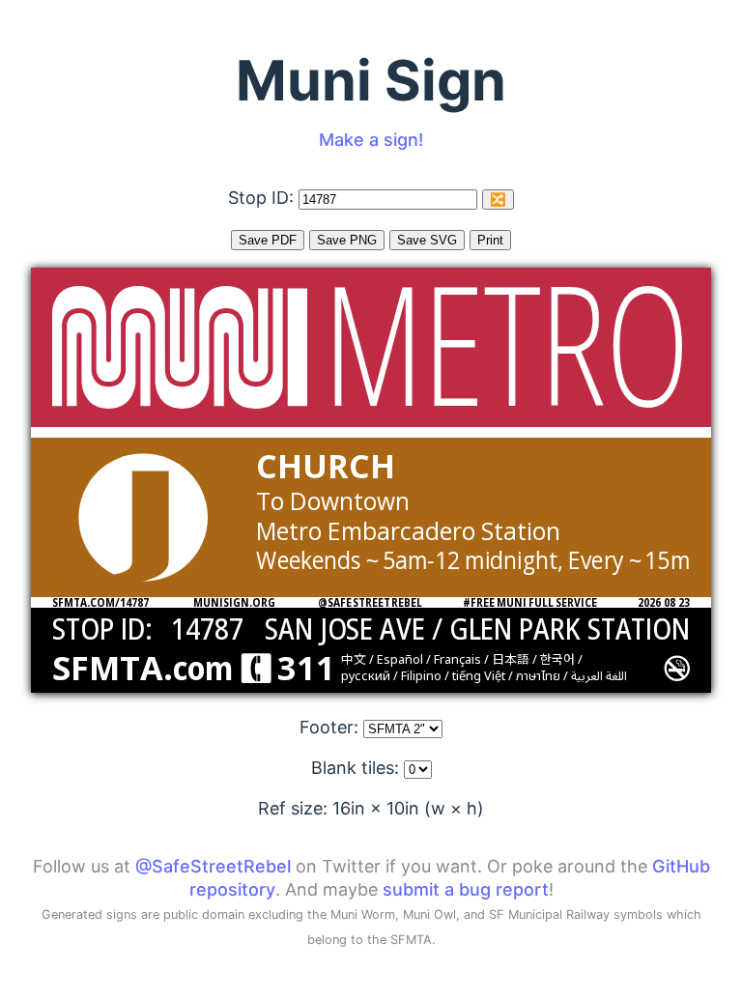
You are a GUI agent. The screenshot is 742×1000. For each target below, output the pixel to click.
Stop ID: (263, 197)
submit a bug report (466, 889)
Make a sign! (371, 139)
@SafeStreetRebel (213, 866)
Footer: (331, 727)
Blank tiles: (357, 767)
